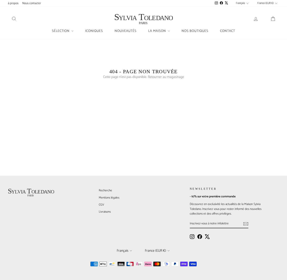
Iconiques (94, 31)
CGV (101, 204)
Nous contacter (31, 3)
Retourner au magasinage (166, 77)
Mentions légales (109, 197)
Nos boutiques (195, 31)
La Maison (157, 31)
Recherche (105, 190)
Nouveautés (125, 31)
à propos (13, 3)
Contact (227, 31)
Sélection (61, 31)
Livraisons (105, 211)
